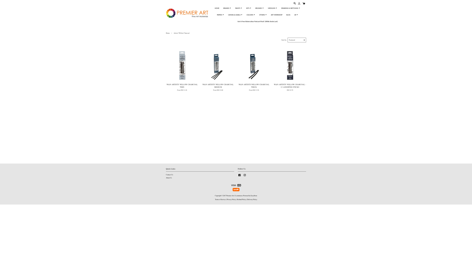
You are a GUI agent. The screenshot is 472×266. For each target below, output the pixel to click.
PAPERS (219, 15)
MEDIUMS (272, 8)
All (295, 15)
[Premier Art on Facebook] (239, 176)
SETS (248, 8)
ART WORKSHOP (276, 15)
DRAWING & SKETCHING (290, 8)
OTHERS (262, 15)
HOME (217, 8)
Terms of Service (220, 199)
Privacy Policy (231, 199)
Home (168, 33)
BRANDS (226, 8)
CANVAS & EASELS (234, 15)
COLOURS (250, 15)
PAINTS (238, 8)
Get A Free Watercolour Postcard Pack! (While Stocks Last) (257, 22)
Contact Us (169, 175)
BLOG (288, 15)
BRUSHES (258, 8)
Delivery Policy (252, 199)
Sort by (284, 40)
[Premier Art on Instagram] (244, 176)
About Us (169, 178)
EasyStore (254, 196)
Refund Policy (241, 199)
